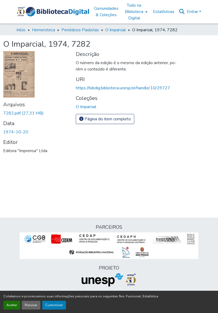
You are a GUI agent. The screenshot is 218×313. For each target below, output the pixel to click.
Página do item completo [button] (107, 119)
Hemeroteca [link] (43, 30)
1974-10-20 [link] (15, 132)
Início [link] (21, 30)
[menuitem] (136, 11)
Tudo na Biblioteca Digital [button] (134, 11)
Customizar (54, 305)
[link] (36, 113)
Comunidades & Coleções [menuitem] (106, 12)
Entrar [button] (193, 12)
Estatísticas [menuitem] (163, 12)
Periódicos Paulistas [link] (80, 30)
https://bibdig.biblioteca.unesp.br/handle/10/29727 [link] (123, 88)
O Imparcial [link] (115, 30)
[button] (57, 11)
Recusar (31, 305)
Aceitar (11, 305)
